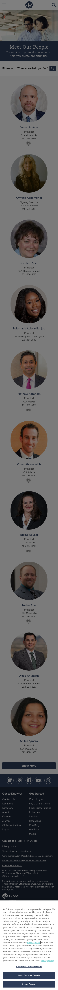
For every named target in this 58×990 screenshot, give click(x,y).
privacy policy (33, 942)
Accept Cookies (29, 984)
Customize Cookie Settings (29, 966)
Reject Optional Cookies (29, 975)
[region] (29, 945)
